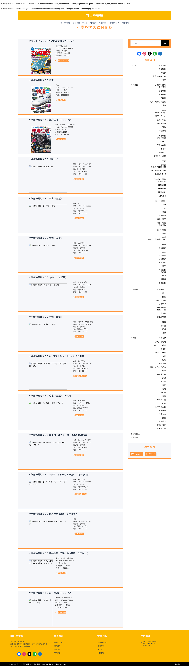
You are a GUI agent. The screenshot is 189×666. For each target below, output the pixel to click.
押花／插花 (161, 425)
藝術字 (163, 392)
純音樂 (163, 80)
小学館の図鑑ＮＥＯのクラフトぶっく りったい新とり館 (56, 356)
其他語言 (162, 270)
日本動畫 (162, 69)
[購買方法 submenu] (118, 22)
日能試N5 (162, 181)
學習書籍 (134, 85)
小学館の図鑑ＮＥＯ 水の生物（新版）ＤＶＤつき (53, 514)
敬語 (164, 212)
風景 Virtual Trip (159, 76)
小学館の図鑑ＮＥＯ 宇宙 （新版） (46, 198)
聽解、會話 (161, 223)
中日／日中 (161, 123)
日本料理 (162, 304)
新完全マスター (136, 454)
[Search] (165, 43)
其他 (164, 105)
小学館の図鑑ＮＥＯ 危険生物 (43, 159)
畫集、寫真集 (160, 300)
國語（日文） (160, 112)
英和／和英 (161, 120)
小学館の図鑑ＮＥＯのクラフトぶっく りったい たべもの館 (59, 474)
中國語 (163, 275)
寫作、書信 (161, 230)
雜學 (164, 266)
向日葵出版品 (160, 85)
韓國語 (163, 279)
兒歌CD (163, 141)
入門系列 (162, 87)
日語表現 (162, 215)
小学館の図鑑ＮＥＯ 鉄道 (41, 80)
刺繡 (164, 378)
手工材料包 (135, 434)
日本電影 (162, 65)
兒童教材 (162, 136)
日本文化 (162, 262)
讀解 (164, 233)
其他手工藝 (161, 428)
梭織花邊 (162, 363)
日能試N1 (162, 196)
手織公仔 (162, 338)
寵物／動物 (161, 307)
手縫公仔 (162, 349)
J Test (163, 205)
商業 (164, 237)
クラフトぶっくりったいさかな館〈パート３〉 (52, 41)
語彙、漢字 (161, 219)
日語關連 (162, 259)
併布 (164, 371)
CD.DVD (134, 65)
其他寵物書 (161, 317)
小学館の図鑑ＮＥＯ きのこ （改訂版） (48, 277)
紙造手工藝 (161, 400)
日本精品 (134, 437)
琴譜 (164, 329)
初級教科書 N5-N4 (158, 167)
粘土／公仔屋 (160, 352)
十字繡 (163, 381)
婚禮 (164, 418)
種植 (164, 322)
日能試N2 (162, 192)
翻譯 (164, 244)
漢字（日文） (160, 116)
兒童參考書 (62, 100)
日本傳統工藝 (160, 407)
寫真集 (163, 313)
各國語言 (162, 283)
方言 (164, 252)
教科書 (163, 165)
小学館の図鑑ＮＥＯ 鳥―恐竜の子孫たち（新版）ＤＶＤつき (59, 553)
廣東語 (163, 272)
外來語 (163, 127)
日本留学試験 (160, 201)
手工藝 (133, 338)
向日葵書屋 (94, 15)
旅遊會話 (162, 225)
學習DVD (162, 152)
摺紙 (164, 396)
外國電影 (162, 73)
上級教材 (162, 98)
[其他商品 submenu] (107, 22)
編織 (164, 360)
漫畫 (164, 297)
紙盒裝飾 (162, 421)
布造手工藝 (161, 374)
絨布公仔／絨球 (160, 345)
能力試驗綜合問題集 (158, 102)
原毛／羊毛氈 (160, 342)
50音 (164, 161)
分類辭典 (162, 131)
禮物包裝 (162, 414)
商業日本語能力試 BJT (157, 239)
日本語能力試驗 (160, 179)
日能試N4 (162, 185)
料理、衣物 (161, 310)
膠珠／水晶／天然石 (158, 367)
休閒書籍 (134, 289)
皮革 (164, 356)
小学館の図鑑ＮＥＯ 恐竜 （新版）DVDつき (50, 395)
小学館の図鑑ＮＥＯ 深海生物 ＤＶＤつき (50, 119)
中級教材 (162, 94)
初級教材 (162, 91)
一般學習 (162, 255)
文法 (164, 208)
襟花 (164, 385)
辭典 (164, 110)
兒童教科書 (161, 138)
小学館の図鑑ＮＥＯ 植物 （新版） (46, 317)
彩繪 (164, 389)
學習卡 (163, 149)
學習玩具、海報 (63, 60)
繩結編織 (162, 410)
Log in (177, 664)
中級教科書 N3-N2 (158, 170)
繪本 (164, 293)
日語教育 (162, 248)
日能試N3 (162, 188)
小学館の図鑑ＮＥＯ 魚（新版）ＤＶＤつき (50, 592)
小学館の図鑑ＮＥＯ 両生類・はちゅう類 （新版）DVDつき (58, 435)
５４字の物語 (151, 454)
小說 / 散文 (161, 289)
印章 (164, 403)
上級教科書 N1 (160, 174)
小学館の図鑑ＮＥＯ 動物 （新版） (46, 238)
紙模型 (163, 326)
